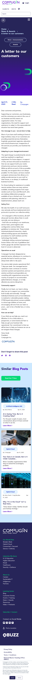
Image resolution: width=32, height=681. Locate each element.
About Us (6, 575)
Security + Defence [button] (9, 567)
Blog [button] (4, 593)
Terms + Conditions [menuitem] (10, 655)
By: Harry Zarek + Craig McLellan (12, 495)
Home (3, 29)
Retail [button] (5, 563)
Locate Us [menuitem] (6, 9)
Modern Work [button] (7, 542)
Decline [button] (19, 677)
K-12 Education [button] (8, 558)
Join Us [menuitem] (13, 9)
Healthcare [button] (6, 565)
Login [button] (27, 3)
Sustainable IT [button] (8, 579)
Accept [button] (12, 677)
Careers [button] (5, 577)
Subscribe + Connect (10, 612)
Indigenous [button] (6, 581)
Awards (15, 44)
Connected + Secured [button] (10, 546)
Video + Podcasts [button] (9, 604)
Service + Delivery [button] (9, 548)
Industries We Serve (10, 556)
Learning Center (8, 591)
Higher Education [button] (9, 560)
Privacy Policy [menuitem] (8, 649)
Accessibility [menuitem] (8, 652)
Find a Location (11, 628)
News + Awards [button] (8, 600)
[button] (10, 3)
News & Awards (8, 31)
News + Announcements (15, 40)
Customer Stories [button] (9, 595)
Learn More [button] (7, 425)
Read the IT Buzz (11, 378)
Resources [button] (6, 602)
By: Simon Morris (7, 409)
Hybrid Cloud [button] (7, 544)
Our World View (8, 540)
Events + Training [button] (9, 598)
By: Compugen (7, 452)
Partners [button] (6, 584)
